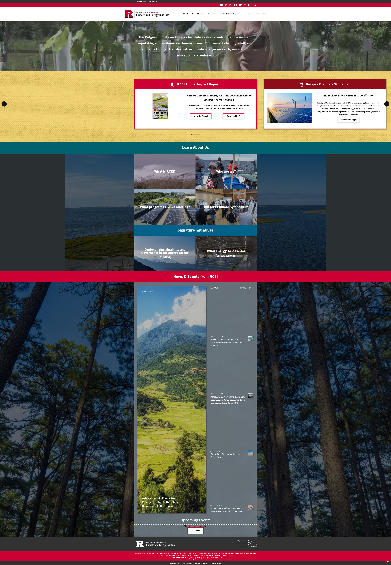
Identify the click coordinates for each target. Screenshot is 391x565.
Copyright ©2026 (174, 557)
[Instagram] (231, 5)
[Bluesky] (240, 5)
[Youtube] (221, 5)
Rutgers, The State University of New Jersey (195, 557)
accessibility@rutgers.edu (176, 555)
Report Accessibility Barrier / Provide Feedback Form (213, 555)
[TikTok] (245, 5)
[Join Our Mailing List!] (250, 5)
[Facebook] (235, 5)
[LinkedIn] (226, 5)
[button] (255, 5)
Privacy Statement (195, 559)
